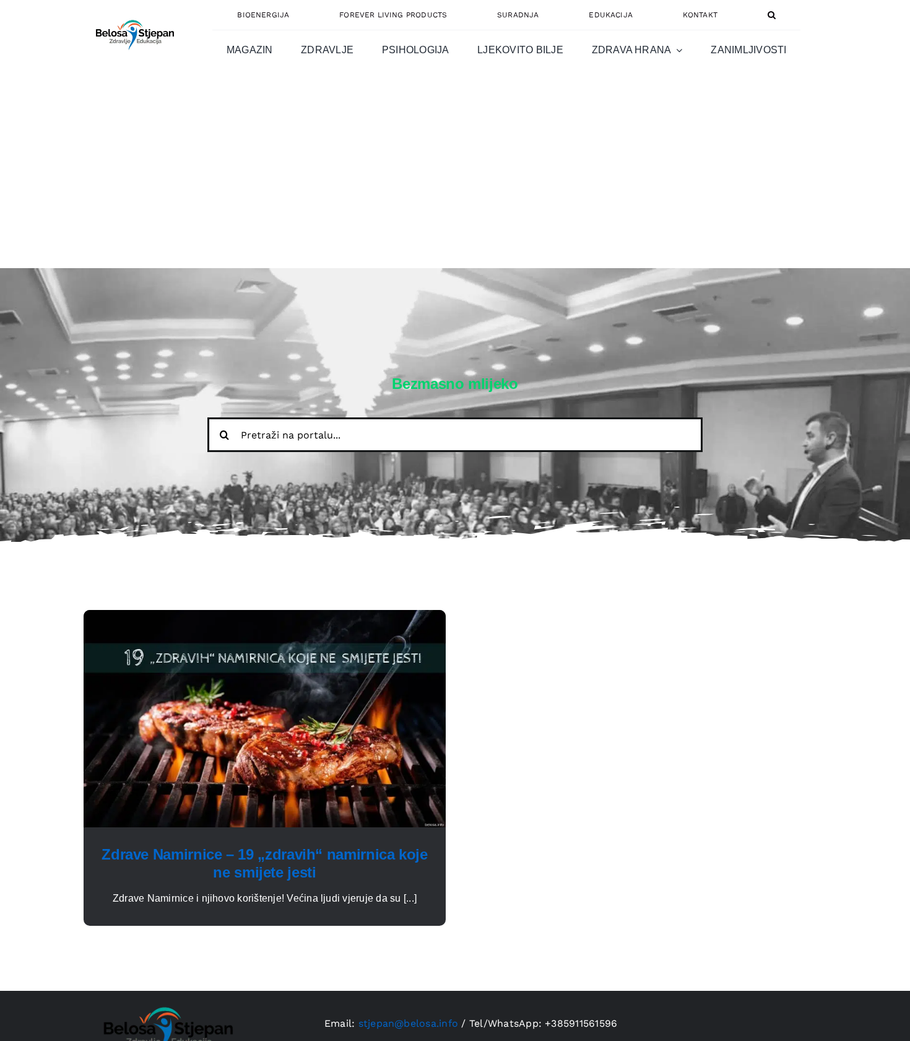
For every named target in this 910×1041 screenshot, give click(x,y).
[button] (772, 14)
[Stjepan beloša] (133, 14)
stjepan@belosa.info (408, 1023)
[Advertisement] (455, 175)
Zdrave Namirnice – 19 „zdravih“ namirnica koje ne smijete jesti (264, 863)
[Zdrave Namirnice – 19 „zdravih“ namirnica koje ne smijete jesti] (265, 617)
